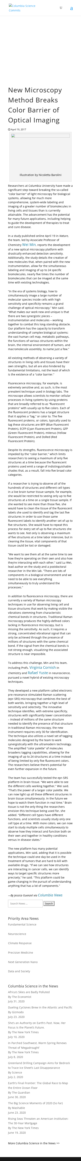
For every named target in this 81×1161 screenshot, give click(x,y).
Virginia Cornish (42, 667)
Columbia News (50, 895)
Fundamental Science (22, 924)
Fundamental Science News (30, 57)
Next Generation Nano (23, 962)
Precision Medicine (20, 952)
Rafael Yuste (38, 672)
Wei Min (29, 244)
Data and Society (19, 971)
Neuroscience (17, 934)
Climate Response (20, 943)
